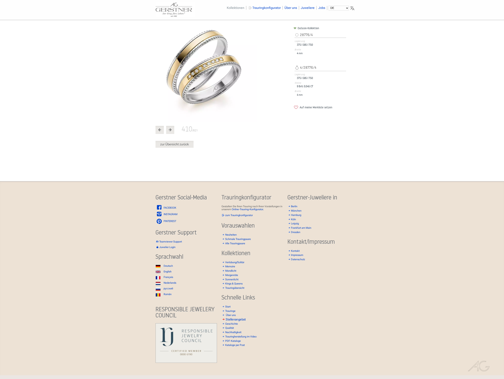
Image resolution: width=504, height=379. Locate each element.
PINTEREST (169, 221)
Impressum (297, 255)
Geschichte (231, 323)
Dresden (295, 232)
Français (168, 277)
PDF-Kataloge (233, 340)
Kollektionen (235, 8)
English (167, 271)
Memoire (230, 266)
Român (167, 294)
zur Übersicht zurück (174, 144)
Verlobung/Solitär (234, 262)
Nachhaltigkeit (233, 332)
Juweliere (308, 8)
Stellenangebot (236, 319)
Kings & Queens (234, 283)
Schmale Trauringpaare (238, 239)
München (296, 210)
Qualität (229, 327)
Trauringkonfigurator (266, 8)
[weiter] (224, 74)
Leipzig (295, 223)
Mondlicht (230, 270)
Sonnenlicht (231, 279)
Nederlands (170, 282)
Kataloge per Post (235, 345)
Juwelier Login (167, 247)
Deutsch (168, 265)
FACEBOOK (169, 207)
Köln (293, 219)
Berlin (294, 206)
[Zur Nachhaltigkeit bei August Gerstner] (186, 361)
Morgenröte (231, 275)
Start (228, 306)
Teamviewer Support (170, 241)
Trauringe (230, 310)
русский (168, 288)
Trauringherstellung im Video (241, 336)
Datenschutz (298, 259)
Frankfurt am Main (301, 227)
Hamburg (296, 215)
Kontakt (295, 250)
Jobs (321, 8)
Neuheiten (231, 234)
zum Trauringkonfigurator (239, 215)
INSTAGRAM (170, 214)
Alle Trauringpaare (235, 243)
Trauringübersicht (234, 287)
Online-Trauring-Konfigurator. (248, 209)
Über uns (290, 8)
